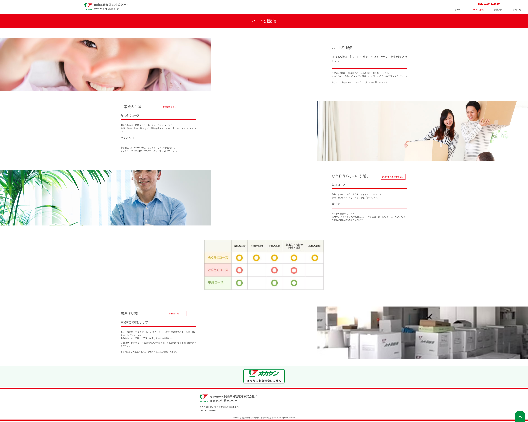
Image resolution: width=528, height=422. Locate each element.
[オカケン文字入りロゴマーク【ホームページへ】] (264, 376)
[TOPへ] (520, 416)
